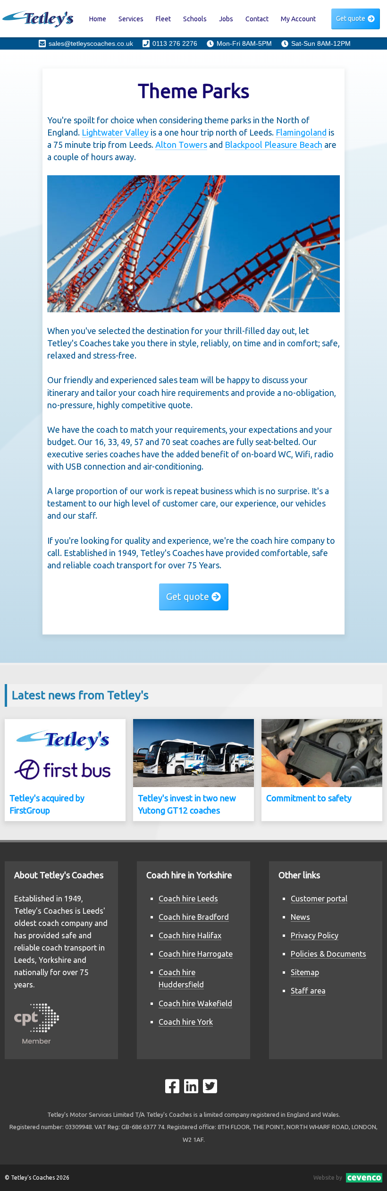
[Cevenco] (362, 1177)
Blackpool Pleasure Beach (273, 144)
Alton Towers (181, 144)
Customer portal (319, 898)
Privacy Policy (314, 935)
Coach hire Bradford (194, 917)
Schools (195, 19)
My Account (298, 19)
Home (97, 19)
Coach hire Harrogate (196, 954)
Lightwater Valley (115, 132)
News (300, 917)
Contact (257, 19)
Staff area (308, 990)
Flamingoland (301, 132)
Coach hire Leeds (188, 898)
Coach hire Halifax (190, 935)
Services (130, 19)
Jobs (226, 19)
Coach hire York (186, 1022)
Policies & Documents (328, 954)
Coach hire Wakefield (195, 1003)
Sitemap (305, 972)
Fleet (163, 19)
